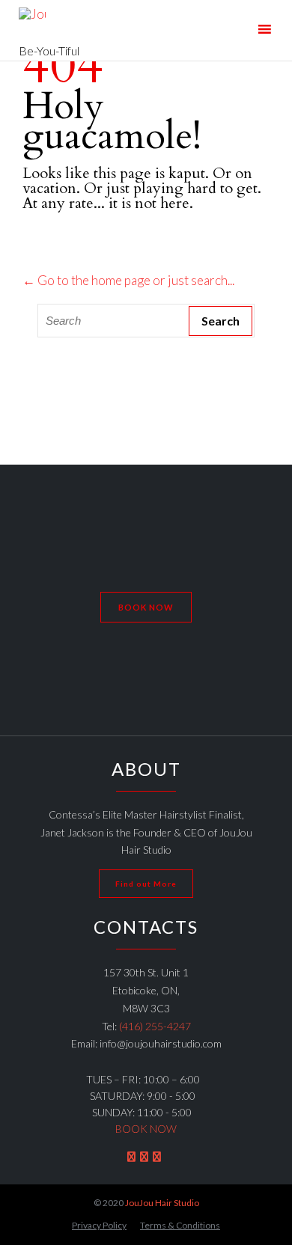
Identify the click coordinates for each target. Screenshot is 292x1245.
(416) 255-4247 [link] (155, 1026)
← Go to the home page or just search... (128, 280)
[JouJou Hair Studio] (49, 20)
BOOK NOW (146, 1128)
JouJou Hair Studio (162, 1202)
